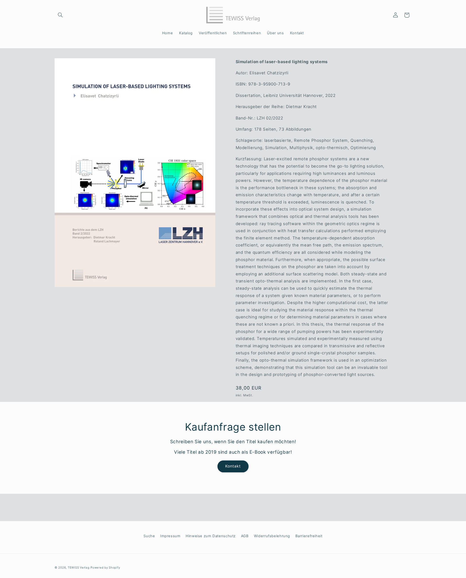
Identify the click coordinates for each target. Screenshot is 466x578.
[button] (60, 15)
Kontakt (233, 466)
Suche (149, 536)
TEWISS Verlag (79, 567)
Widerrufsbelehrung (272, 536)
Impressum (170, 536)
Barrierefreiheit (309, 536)
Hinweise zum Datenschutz (211, 536)
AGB (245, 536)
